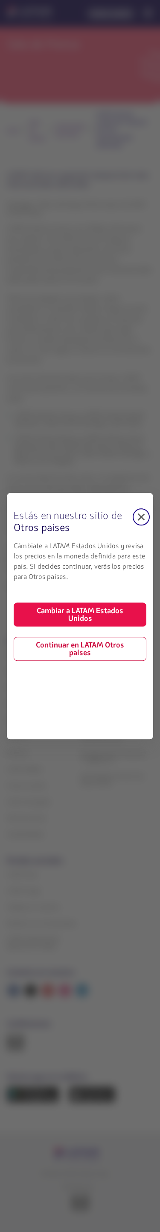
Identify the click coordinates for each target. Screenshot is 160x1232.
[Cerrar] (141, 517)
